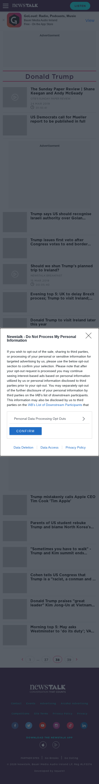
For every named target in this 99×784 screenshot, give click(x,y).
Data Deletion (23, 447)
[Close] (90, 337)
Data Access (49, 447)
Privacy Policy (76, 447)
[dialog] (49, 392)
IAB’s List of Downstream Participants (55, 405)
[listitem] (49, 418)
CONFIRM (25, 431)
